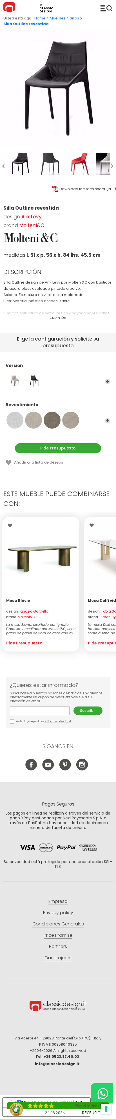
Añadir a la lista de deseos (38, 462)
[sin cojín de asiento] (33, 380)
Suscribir (88, 710)
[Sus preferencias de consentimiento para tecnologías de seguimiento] (106, 1109)
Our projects (58, 958)
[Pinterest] (65, 769)
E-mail (41, 710)
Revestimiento (22, 405)
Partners (58, 946)
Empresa (58, 901)
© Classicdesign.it (58, 1007)
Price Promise (58, 935)
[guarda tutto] (107, 381)
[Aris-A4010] (15, 420)
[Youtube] (48, 769)
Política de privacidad (57, 721)
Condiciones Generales (58, 924)
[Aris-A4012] (33, 420)
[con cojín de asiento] (15, 380)
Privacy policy (58, 912)
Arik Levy (31, 216)
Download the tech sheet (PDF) (87, 189)
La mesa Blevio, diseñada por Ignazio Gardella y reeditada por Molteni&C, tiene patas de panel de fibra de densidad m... (40, 628)
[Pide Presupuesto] (40, 555)
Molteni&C (31, 225)
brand (20, 617)
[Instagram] (82, 769)
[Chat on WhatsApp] (102, 1093)
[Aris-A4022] (70, 420)
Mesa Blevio (18, 600)
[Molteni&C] (31, 238)
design (27, 611)
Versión (14, 365)
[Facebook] (31, 769)
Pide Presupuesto (58, 448)
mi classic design (46, 8)
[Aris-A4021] (52, 420)
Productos (106, 8)
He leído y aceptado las (43, 721)
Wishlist (11, 525)
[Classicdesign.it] (10, 8)
